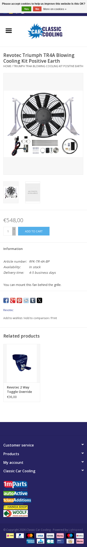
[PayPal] (19, 535)
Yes (26, 9)
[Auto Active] (43, 494)
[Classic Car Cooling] (52, 31)
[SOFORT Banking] (59, 535)
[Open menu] (8, 30)
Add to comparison (37, 318)
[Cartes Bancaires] (50, 541)
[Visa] (40, 535)
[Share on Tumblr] (32, 300)
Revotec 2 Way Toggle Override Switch (19, 389)
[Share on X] (39, 300)
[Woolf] (43, 513)
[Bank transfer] (50, 535)
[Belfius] (79, 535)
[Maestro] (69, 535)
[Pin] (60, 541)
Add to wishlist (13, 318)
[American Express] (30, 541)
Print (54, 318)
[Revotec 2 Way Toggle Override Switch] (21, 363)
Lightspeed (76, 530)
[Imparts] (43, 486)
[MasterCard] (30, 535)
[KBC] (40, 541)
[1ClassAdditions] (43, 501)
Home (7, 66)
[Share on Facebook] (6, 300)
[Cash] (70, 541)
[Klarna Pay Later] (79, 541)
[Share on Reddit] (26, 300)
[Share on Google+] (12, 300)
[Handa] (43, 507)
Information (13, 249)
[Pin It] (19, 300)
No (37, 9)
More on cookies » (54, 9)
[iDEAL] (9, 535)
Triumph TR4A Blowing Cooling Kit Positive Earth (48, 66)
